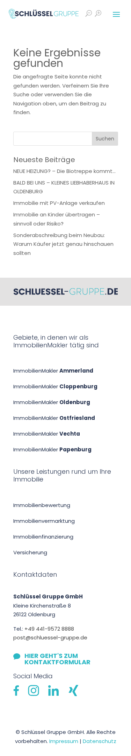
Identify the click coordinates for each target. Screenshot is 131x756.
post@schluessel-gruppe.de (50, 637)
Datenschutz (99, 741)
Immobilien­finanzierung (43, 536)
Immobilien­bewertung (41, 505)
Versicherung (30, 552)
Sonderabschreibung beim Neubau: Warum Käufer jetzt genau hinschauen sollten (63, 244)
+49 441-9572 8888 (49, 628)
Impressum (63, 741)
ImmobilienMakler (53, 370)
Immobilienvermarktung (44, 521)
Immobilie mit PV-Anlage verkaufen (59, 203)
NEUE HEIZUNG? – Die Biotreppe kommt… (64, 171)
